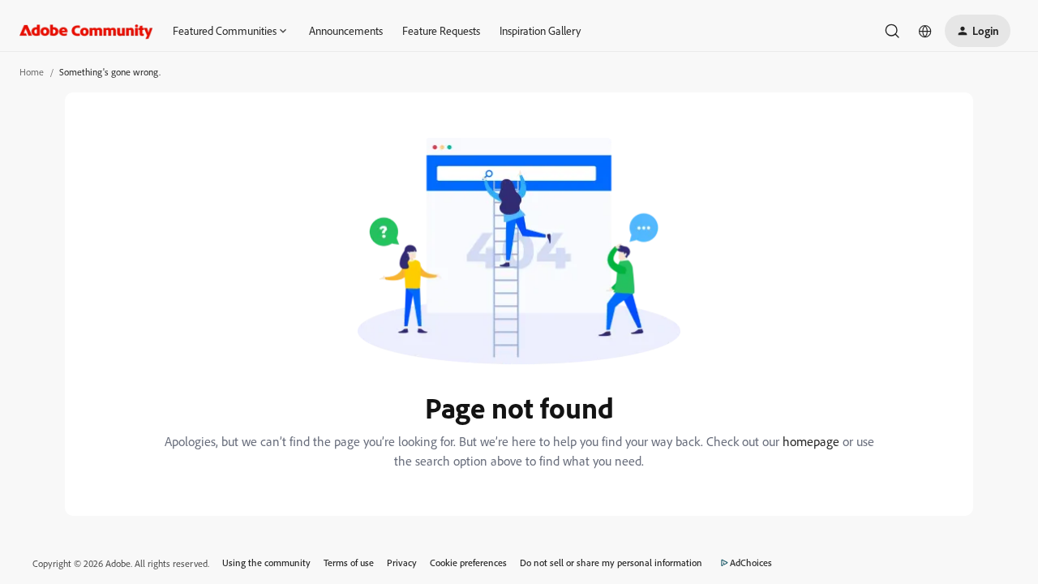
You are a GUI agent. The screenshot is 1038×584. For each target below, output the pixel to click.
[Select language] (925, 31)
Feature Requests (441, 30)
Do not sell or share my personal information (611, 562)
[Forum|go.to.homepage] (86, 31)
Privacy (402, 562)
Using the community (266, 562)
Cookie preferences (468, 562)
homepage (811, 441)
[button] (977, 31)
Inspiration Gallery (540, 30)
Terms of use (349, 562)
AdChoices (751, 562)
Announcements (346, 30)
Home (31, 72)
